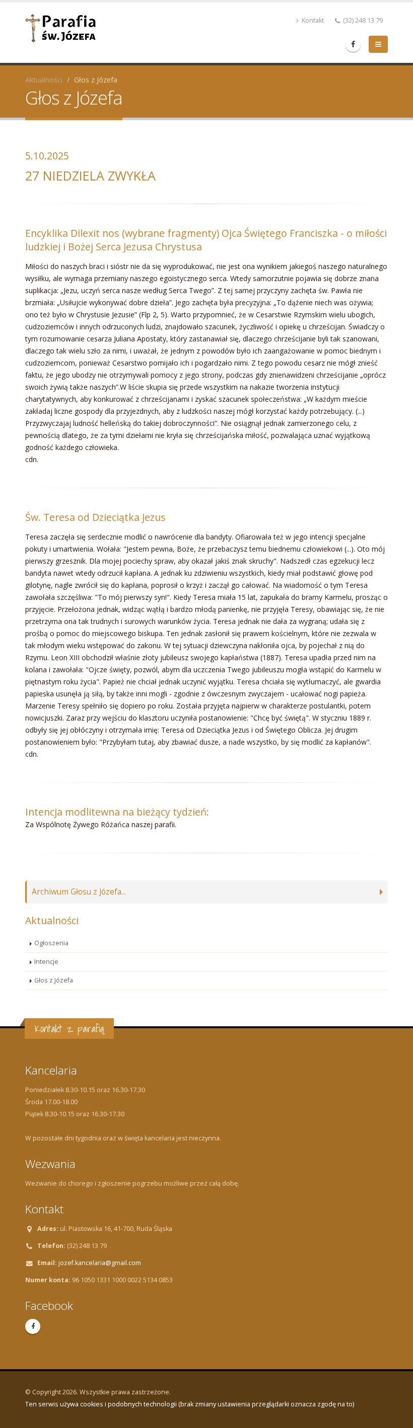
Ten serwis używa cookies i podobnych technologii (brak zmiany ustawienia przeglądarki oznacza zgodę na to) (189, 1404)
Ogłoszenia (51, 943)
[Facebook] (353, 44)
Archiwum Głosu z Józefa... (79, 891)
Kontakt (312, 20)
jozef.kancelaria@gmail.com (99, 1263)
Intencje (46, 961)
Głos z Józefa (53, 980)
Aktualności (43, 79)
